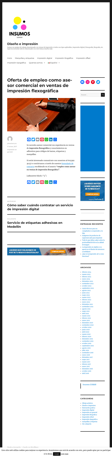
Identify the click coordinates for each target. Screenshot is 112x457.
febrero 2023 (86, 277)
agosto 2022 (86, 290)
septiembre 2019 (88, 346)
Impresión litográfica (64, 58)
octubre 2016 (86, 371)
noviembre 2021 (87, 307)
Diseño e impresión (22, 44)
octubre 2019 (86, 343)
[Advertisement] (93, 139)
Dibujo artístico (87, 403)
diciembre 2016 (87, 369)
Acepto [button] (56, 454)
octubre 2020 (86, 327)
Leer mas (64, 454)
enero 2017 (86, 366)
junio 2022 (86, 293)
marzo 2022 (86, 297)
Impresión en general (89, 412)
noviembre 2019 (87, 341)
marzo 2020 (86, 334)
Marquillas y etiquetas (24, 58)
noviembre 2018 (87, 353)
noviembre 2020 (88, 325)
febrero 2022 (86, 300)
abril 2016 (85, 373)
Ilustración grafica (88, 408)
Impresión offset (83, 58)
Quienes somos (36, 63)
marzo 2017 (86, 362)
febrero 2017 (86, 364)
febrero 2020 (86, 336)
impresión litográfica (89, 415)
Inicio (9, 58)
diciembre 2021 (87, 304)
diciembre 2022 (87, 281)
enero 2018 (86, 355)
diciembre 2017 (87, 357)
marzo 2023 (86, 274)
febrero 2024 (86, 272)
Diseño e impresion (89, 405)
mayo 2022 (86, 295)
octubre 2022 (86, 286)
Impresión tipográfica (16, 63)
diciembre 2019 (87, 339)
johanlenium (12, 143)
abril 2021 (85, 313)
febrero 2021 (86, 318)
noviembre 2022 (88, 284)
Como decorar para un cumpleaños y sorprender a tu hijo (92, 231)
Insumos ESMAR (89, 384)
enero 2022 (86, 302)
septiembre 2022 (88, 288)
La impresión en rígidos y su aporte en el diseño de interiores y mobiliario (93, 249)
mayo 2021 (86, 311)
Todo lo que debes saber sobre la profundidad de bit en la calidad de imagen (93, 242)
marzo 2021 (86, 316)
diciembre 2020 (87, 323)
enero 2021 (86, 320)
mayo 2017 (86, 360)
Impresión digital (44, 58)
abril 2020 (85, 332)
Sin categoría (86, 424)
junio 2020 (86, 330)
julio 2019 (85, 350)
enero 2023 (86, 279)
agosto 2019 (86, 348)
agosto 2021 (86, 309)
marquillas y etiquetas (89, 422)
